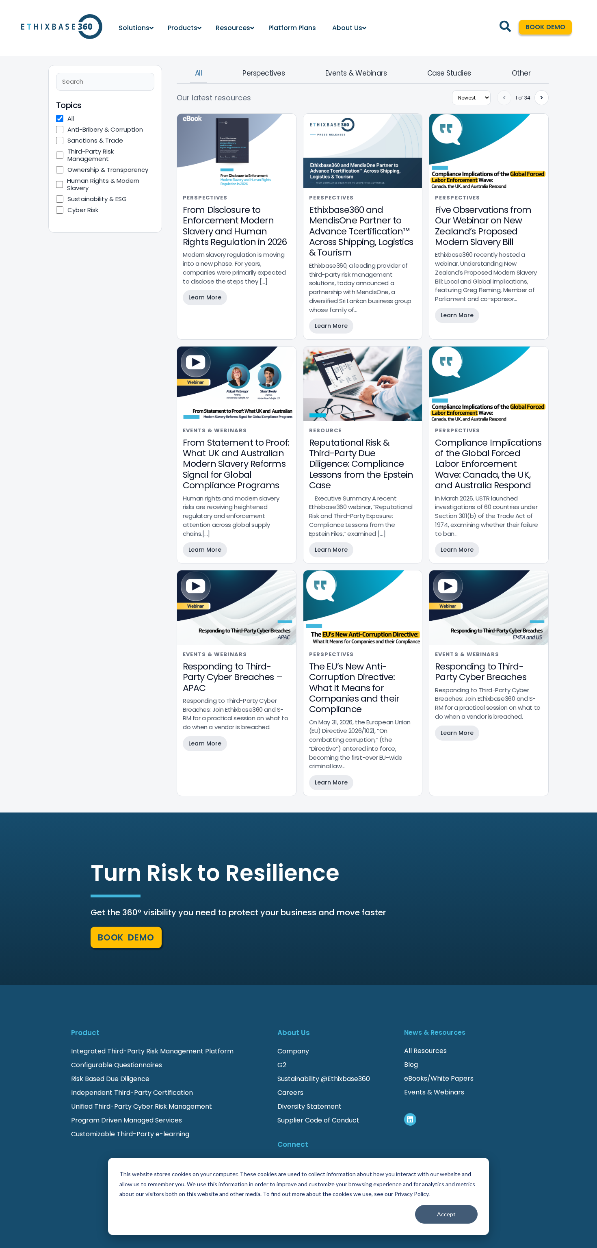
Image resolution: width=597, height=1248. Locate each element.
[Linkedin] (410, 1119)
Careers (290, 1092)
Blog (411, 1064)
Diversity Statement (309, 1106)
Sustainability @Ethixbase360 (323, 1078)
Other (521, 73)
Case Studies (449, 73)
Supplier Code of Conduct (318, 1120)
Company (294, 1051)
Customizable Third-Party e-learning (130, 1134)
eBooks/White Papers (439, 1078)
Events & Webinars (356, 73)
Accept (446, 1214)
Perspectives (263, 73)
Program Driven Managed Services (126, 1120)
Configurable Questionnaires (116, 1065)
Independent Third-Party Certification (132, 1092)
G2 (281, 1065)
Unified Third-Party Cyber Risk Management (141, 1106)
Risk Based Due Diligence (110, 1078)
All (198, 73)
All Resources (425, 1050)
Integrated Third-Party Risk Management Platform (152, 1051)
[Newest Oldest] (471, 97)
